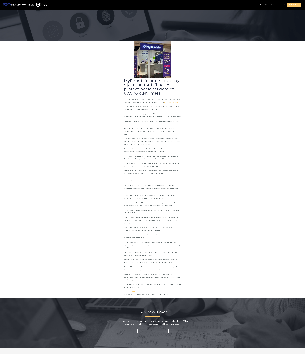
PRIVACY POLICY (162, 350)
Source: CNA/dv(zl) (129, 291)
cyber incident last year (171, 102)
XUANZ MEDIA (178, 350)
